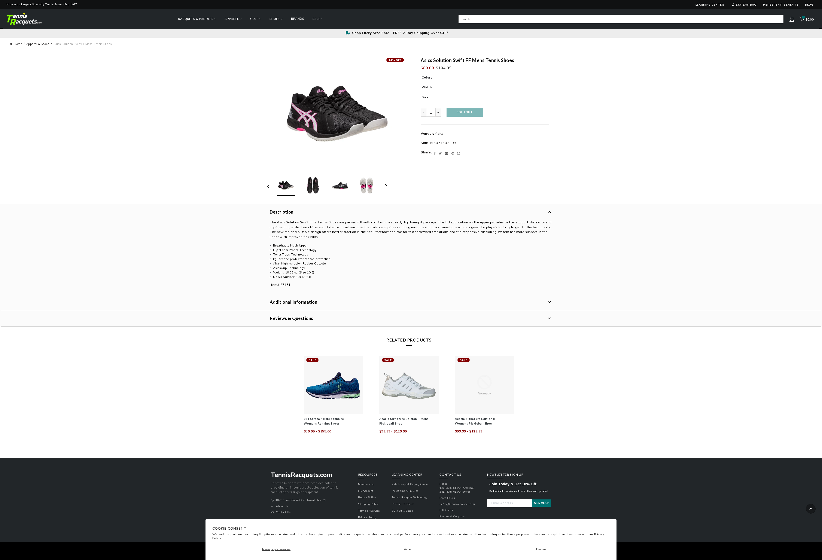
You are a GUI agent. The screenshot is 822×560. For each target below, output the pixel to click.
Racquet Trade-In (403, 504)
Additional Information (293, 302)
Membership (366, 484)
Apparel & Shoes (37, 44)
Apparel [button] (232, 19)
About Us (282, 506)
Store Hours (447, 498)
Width (427, 87)
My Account (365, 491)
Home (18, 44)
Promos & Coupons (452, 516)
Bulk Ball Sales (402, 510)
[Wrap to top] (811, 509)
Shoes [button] (275, 19)
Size (425, 97)
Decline (541, 549)
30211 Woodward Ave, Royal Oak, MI (300, 500)
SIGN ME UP (541, 503)
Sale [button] (317, 19)
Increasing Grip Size (405, 491)
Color (426, 78)
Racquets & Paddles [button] (196, 19)
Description (281, 211)
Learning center (709, 4)
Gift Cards (446, 510)
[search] (621, 19)
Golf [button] (254, 19)
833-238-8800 (746, 4)
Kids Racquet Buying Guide (410, 484)
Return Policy (367, 497)
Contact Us (283, 512)
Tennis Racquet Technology (409, 497)
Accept (409, 549)
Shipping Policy (368, 504)
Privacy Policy (367, 517)
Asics (439, 133)
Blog (809, 4)
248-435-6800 (450, 491)
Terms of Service (369, 510)
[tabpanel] (333, 395)
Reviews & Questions (291, 318)
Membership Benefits (781, 4)
